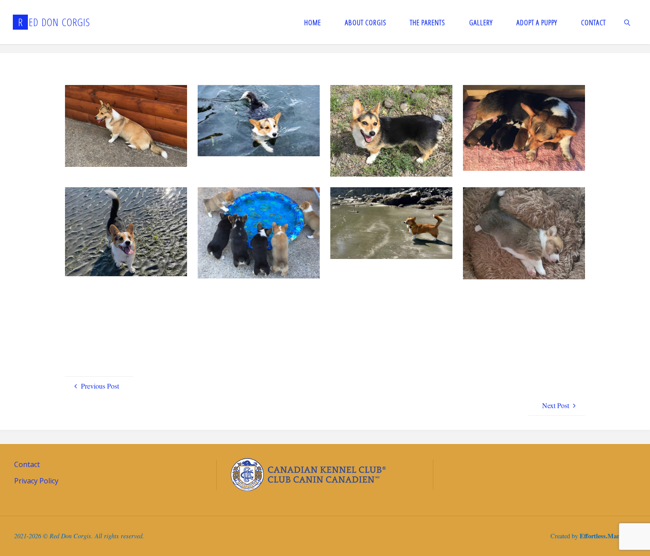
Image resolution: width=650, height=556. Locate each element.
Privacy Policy (36, 481)
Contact (27, 464)
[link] (627, 22)
